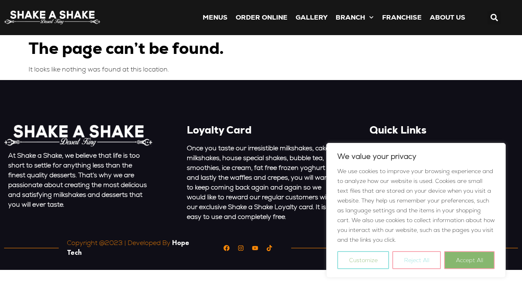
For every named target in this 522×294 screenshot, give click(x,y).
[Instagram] (240, 248)
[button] (494, 17)
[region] (416, 210)
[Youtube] (255, 248)
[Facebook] (226, 248)
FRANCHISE (402, 17)
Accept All (469, 260)
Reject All (416, 260)
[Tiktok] (269, 248)
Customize (363, 260)
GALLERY (311, 17)
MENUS (215, 17)
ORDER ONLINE (262, 17)
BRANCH (350, 17)
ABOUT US (447, 17)
